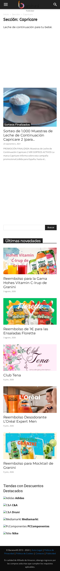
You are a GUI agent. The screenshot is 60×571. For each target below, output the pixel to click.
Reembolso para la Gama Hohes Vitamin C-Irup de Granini (25, 282)
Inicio (6, 14)
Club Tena (12, 375)
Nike (15, 533)
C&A (15, 505)
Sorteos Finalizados (17, 124)
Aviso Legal (37, 550)
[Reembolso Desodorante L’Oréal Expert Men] (30, 399)
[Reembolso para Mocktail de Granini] (30, 446)
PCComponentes (38, 526)
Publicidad (51, 553)
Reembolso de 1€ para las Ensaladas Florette (25, 331)
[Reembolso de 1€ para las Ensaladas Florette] (30, 311)
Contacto (40, 553)
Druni (16, 512)
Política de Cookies (25, 553)
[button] (5, 4)
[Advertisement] (30, 57)
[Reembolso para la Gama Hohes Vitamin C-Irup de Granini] (30, 261)
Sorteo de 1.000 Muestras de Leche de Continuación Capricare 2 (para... (28, 135)
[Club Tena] (30, 357)
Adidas (19, 498)
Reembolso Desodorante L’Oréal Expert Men (25, 419)
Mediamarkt (30, 519)
